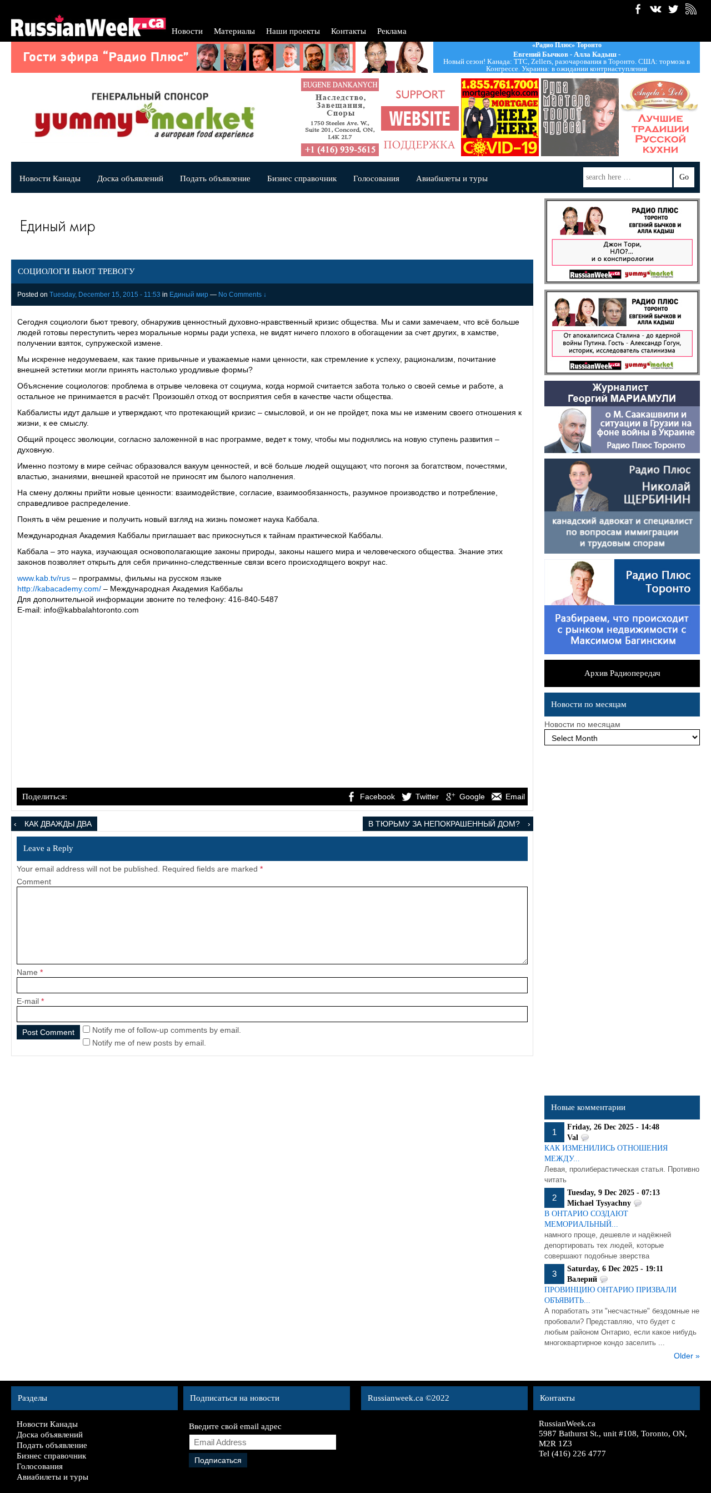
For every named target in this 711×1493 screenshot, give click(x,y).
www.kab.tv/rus (43, 578)
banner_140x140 (420, 117)
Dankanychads (340, 117)
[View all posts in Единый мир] (269, 228)
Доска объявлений (130, 178)
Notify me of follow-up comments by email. (166, 1030)
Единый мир (188, 294)
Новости (187, 31)
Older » (687, 1355)
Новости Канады (50, 178)
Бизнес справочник (302, 178)
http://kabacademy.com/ (59, 588)
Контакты (348, 31)
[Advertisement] (272, 702)
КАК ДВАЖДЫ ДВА (58, 823)
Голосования (376, 178)
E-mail (28, 1001)
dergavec (500, 117)
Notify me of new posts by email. (149, 1042)
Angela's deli (660, 117)
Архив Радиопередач (622, 673)
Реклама (392, 31)
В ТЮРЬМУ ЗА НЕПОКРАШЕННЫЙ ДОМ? (444, 823)
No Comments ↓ (242, 294)
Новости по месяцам (582, 724)
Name (27, 972)
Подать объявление (215, 178)
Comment (34, 881)
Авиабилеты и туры (452, 178)
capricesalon (580, 117)
